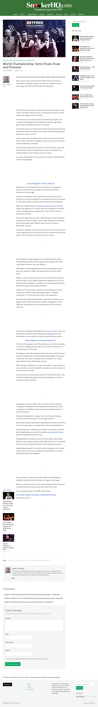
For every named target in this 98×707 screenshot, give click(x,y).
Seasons (41, 14)
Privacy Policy (30, 689)
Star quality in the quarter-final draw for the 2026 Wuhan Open (8, 526)
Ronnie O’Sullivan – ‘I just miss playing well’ (8, 547)
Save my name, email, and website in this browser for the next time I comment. (27, 659)
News (22, 14)
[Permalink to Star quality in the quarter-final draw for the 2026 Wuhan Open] (8, 517)
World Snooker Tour (28, 60)
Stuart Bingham (34, 560)
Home (16, 14)
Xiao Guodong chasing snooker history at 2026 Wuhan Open (87, 105)
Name (7, 634)
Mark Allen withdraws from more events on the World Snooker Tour (87, 58)
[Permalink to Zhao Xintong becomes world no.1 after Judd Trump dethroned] (8, 495)
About (66, 14)
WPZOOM (92, 703)
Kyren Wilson (11, 560)
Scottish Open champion (47, 206)
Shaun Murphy (25, 560)
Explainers (50, 14)
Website (7, 650)
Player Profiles (32, 14)
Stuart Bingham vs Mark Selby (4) (40, 183)
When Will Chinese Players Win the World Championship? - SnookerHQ (35, 594)
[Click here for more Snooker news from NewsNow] (7, 684)
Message (7, 618)
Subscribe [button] (81, 14)
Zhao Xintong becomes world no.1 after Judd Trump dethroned (8, 505)
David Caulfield (8, 70)
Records (58, 14)
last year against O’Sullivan (54, 432)
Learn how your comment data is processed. (45, 677)
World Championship (14, 60)
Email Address (9, 642)
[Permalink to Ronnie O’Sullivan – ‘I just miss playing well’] (8, 538)
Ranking (5, 60)
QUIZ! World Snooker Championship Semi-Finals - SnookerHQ (32, 602)
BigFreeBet (50, 334)
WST (29, 497)
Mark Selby (18, 560)
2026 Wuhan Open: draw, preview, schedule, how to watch (87, 77)
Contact (73, 14)
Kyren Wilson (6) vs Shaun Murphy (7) (41, 340)
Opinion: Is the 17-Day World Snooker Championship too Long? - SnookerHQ (37, 598)
